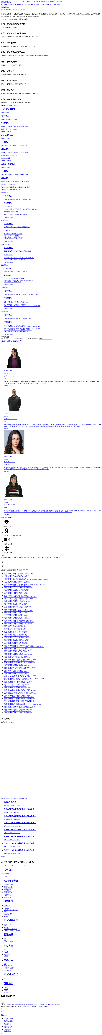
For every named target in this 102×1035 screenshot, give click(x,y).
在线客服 (3, 1003)
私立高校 (36, 4)
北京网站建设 (41, 1006)
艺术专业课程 (7, 895)
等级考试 (19, 4)
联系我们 (59, 4)
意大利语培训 (7, 4)
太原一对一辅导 (55, 1004)
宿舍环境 (6, 875)
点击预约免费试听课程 (7, 9)
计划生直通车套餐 (8, 884)
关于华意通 (53, 4)
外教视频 (6, 951)
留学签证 (6, 916)
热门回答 (6, 956)
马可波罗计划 (7, 907)
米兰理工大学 (7, 924)
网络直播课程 (7, 897)
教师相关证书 (7, 954)
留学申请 (24, 4)
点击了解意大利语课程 (19, 9)
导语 (5, 938)
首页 (2, 4)
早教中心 (42, 1004)
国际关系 (47, 4)
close (2, 1014)
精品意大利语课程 (8, 888)
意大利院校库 (11, 920)
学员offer (41, 4)
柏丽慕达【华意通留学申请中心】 (13, 930)
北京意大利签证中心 (23, 1004)
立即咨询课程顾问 (5, 112)
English (47, 1)
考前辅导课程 (7, 891)
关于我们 (8, 869)
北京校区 (22, 1)
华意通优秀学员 (8, 965)
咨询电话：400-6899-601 (56, 1)
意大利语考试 (11, 974)
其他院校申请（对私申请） (11, 910)
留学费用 (6, 911)
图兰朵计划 (7, 905)
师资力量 (13, 4)
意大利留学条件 (8, 913)
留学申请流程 (7, 914)
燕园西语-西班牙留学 (12, 1004)
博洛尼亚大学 (7, 925)
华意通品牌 (7, 873)
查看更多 (3, 856)
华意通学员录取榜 (8, 968)
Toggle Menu (4, 6)
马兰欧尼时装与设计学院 (10, 929)
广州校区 (32, 1)
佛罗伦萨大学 (7, 927)
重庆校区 (38, 1)
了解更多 (3, 555)
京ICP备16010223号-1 (26, 1006)
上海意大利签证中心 (34, 1004)
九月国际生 (7, 908)
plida (5, 979)
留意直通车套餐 (8, 886)
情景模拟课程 (7, 889)
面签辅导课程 (7, 894)
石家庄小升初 (47, 1004)
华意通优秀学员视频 (9, 967)
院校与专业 (30, 4)
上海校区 (27, 1)
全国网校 (43, 1)
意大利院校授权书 (8, 941)
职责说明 (6, 876)
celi (4, 978)
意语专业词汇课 (8, 892)
